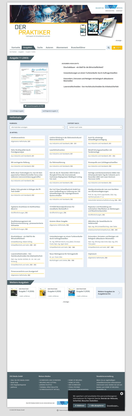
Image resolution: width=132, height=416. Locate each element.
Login (118, 47)
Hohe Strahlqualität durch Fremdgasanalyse (21, 151)
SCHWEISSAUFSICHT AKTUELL (50, 389)
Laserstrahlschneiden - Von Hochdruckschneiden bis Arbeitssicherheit (91, 86)
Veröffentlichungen (17, 213)
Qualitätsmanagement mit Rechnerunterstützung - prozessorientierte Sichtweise (27, 223)
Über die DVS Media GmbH (20, 380)
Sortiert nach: (73, 123)
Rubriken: (13, 123)
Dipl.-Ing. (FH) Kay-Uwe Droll (98, 242)
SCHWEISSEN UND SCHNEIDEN (50, 380)
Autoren (49, 47)
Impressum (92, 254)
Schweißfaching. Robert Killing (21, 242)
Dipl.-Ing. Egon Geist (61, 244)
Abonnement (62, 47)
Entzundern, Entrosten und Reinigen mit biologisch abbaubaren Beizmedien (88, 79)
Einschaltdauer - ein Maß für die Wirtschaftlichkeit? (83, 67)
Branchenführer (78, 47)
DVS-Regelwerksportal (18, 385)
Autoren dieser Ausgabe (59, 221)
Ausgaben (27, 47)
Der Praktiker (13, 52)
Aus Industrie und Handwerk (60, 143)
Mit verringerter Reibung (20, 162)
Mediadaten (109, 11)
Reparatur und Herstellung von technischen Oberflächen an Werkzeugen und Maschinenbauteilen (103, 209)
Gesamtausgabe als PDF (35, 106)
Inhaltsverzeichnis (18, 137)
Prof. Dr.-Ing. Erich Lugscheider (99, 195)
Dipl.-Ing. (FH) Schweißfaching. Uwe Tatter (102, 226)
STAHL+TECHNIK (74, 387)
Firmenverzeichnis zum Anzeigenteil (24, 271)
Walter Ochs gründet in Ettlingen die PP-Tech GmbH (26, 190)
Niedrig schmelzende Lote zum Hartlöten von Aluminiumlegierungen (103, 190)
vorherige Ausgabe (17, 111)
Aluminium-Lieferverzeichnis (78, 389)
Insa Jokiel (69, 242)
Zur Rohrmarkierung (57, 162)
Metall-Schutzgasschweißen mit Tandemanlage (100, 151)
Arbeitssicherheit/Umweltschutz (99, 230)
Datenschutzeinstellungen (66, 410)
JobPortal (14, 387)
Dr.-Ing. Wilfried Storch (57, 242)
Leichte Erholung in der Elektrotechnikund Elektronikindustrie (65, 138)
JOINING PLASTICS (46, 385)
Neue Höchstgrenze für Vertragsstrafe (64, 254)
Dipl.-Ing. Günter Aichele (19, 259)
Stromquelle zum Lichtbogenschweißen (103, 162)
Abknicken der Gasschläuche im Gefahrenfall (100, 222)
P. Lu (102, 197)
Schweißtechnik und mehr (20, 245)
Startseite (15, 47)
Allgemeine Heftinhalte (19, 141)
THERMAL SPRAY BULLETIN (49, 387)
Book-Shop (14, 382)
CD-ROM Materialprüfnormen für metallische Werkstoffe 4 (62, 208)
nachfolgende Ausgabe (49, 111)
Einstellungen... (113, 406)
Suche (40, 47)
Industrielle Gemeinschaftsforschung (101, 200)
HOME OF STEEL (74, 382)
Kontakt (119, 11)
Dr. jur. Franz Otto (56, 257)
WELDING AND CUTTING (48, 382)
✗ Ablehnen (79, 405)
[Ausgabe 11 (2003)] (34, 83)
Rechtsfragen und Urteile (58, 260)
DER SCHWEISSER (75, 385)
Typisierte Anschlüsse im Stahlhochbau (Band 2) (25, 208)
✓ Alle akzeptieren (96, 405)
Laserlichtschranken (57, 150)
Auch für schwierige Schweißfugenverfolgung (97, 138)
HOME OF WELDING (75, 380)
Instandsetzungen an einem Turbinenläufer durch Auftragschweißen (90, 73)
